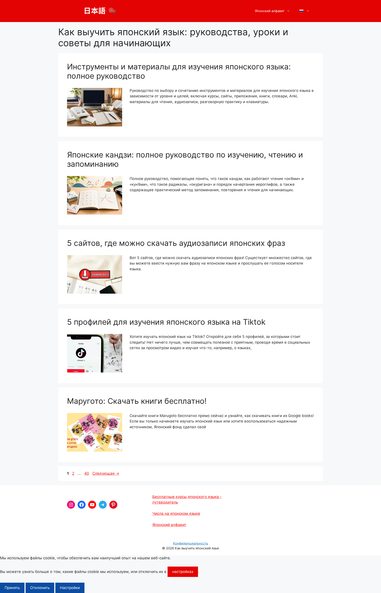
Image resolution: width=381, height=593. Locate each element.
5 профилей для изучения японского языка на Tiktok (166, 321)
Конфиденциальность (190, 543)
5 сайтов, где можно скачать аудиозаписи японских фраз (176, 243)
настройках (182, 571)
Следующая (105, 473)
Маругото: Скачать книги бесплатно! (137, 401)
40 (87, 473)
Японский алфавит (169, 525)
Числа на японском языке (176, 513)
